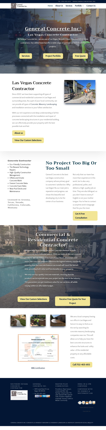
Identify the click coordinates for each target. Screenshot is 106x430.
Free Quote (80, 56)
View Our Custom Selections (27, 140)
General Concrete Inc (18, 422)
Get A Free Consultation (81, 215)
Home (50, 6)
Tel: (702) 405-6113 (64, 1)
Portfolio (78, 6)
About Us (59, 6)
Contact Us (90, 6)
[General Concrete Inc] (18, 326)
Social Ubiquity (87, 422)
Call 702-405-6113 (81, 364)
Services (69, 6)
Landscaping (52, 104)
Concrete (34, 104)
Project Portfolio (53, 56)
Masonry (42, 104)
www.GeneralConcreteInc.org (84, 1)
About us (18, 133)
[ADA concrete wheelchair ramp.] (79, 103)
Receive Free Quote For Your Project (72, 301)
